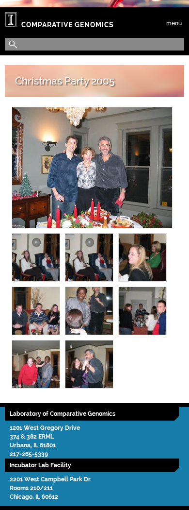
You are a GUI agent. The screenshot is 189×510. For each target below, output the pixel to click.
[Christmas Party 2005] (92, 167)
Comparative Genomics (67, 25)
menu (174, 23)
